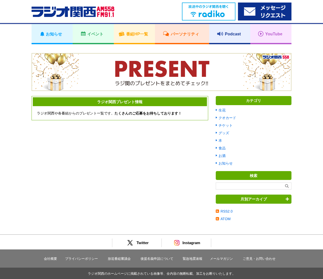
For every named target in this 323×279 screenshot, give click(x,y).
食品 (222, 148)
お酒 (222, 156)
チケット (226, 125)
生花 (222, 110)
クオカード (227, 118)
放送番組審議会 (119, 259)
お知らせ (226, 163)
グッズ (224, 133)
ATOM (226, 219)
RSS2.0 (227, 211)
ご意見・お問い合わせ (259, 259)
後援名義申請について (157, 259)
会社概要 (50, 259)
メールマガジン (221, 259)
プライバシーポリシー (81, 259)
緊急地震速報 (192, 259)
